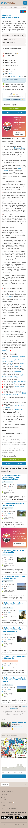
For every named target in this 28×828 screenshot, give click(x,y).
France (10, 73)
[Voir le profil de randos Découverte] (5, 724)
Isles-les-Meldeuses (16, 76)
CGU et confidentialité (7, 791)
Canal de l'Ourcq (18, 366)
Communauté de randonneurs (9, 808)
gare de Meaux (5, 350)
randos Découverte (19, 723)
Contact (3, 805)
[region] (14, 748)
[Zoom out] (25, 742)
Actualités (3, 800)
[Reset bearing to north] (25, 745)
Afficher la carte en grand (14, 776)
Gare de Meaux (18, 409)
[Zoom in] (25, 740)
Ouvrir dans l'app (14, 108)
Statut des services (9, 825)
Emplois (3, 797)
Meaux (9, 296)
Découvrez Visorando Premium (13, 99)
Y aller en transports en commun (12, 80)
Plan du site (4, 794)
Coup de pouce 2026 (6, 802)
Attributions (3, 756)
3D (22, 755)
